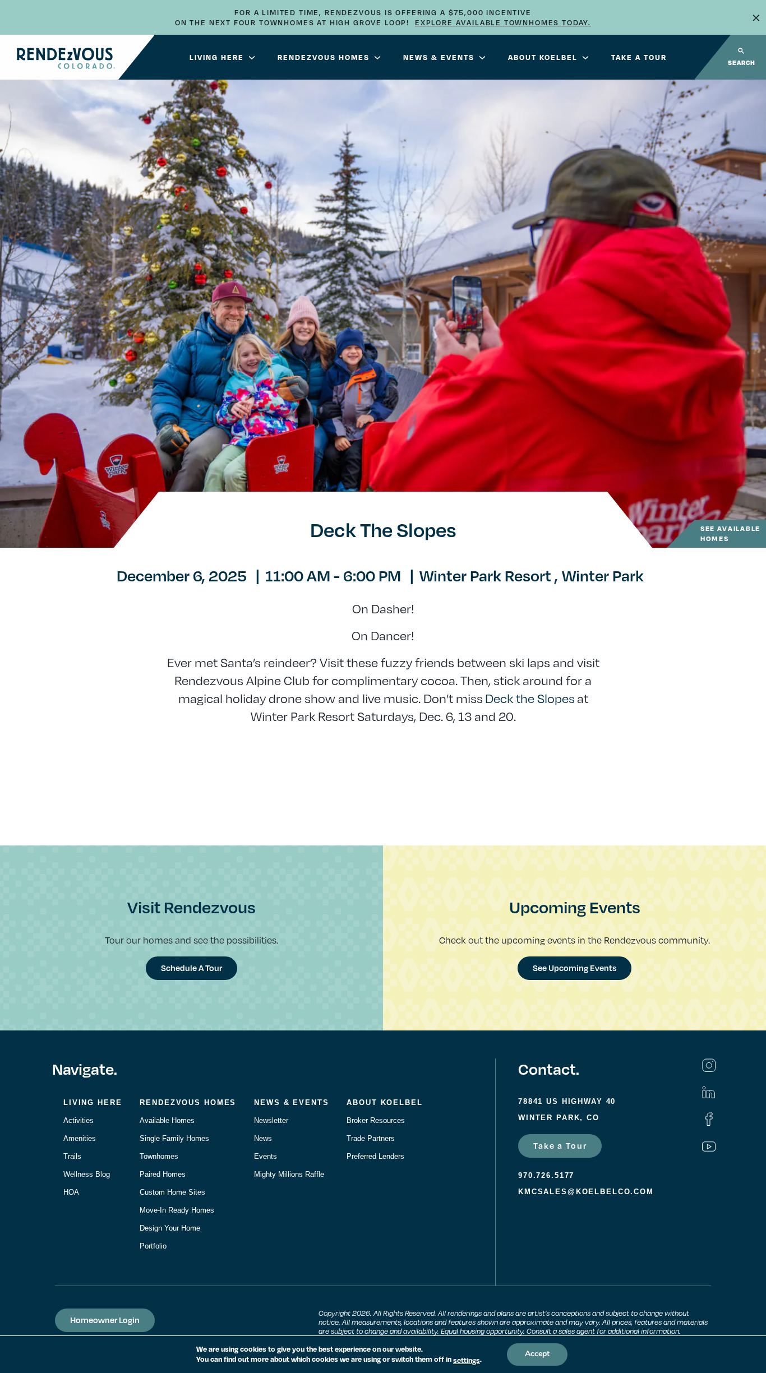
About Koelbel (543, 57)
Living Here (217, 57)
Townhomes (159, 1156)
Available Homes (167, 1120)
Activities (78, 1120)
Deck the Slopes (530, 697)
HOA (71, 1192)
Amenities (79, 1138)
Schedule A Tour (191, 968)
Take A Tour (639, 57)
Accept (537, 1354)
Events (265, 1156)
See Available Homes (730, 533)
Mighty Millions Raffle (289, 1174)
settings (466, 1360)
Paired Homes (163, 1174)
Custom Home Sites (172, 1192)
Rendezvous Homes (324, 57)
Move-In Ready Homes (177, 1210)
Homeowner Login (105, 1320)
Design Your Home (170, 1228)
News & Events (438, 57)
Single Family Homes (174, 1138)
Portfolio (153, 1246)
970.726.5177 (546, 1175)
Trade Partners (371, 1138)
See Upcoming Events (574, 968)
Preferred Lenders (375, 1156)
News (263, 1138)
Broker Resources (376, 1120)
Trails (72, 1156)
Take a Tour (560, 1145)
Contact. (548, 1068)
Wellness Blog (86, 1174)
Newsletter (271, 1120)
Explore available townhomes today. (503, 22)
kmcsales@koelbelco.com (586, 1191)
